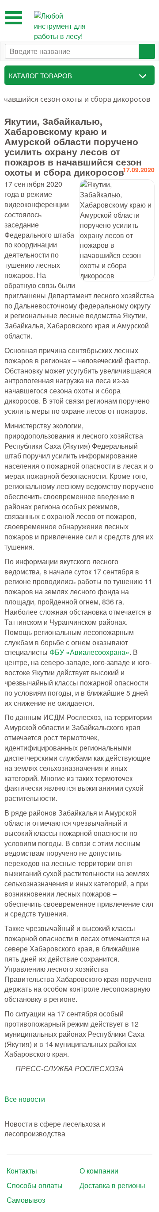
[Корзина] (145, 16)
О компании (99, 1171)
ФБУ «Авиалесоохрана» (89, 652)
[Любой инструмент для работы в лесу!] (62, 26)
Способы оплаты (35, 1185)
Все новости (24, 1099)
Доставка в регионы (112, 1185)
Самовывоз (26, 1200)
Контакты (22, 1171)
